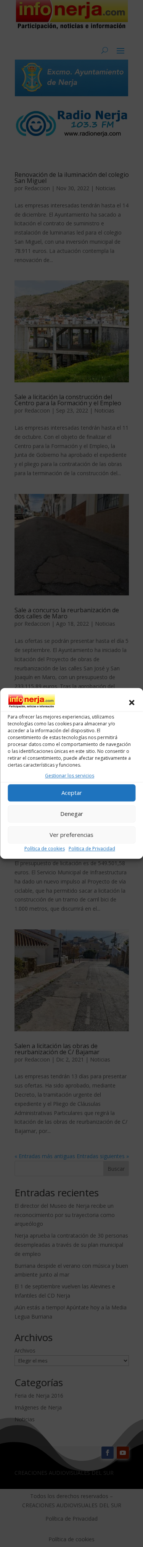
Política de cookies (44, 848)
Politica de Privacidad (92, 848)
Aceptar (71, 792)
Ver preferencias (71, 834)
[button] (131, 703)
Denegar (71, 813)
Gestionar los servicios (69, 775)
